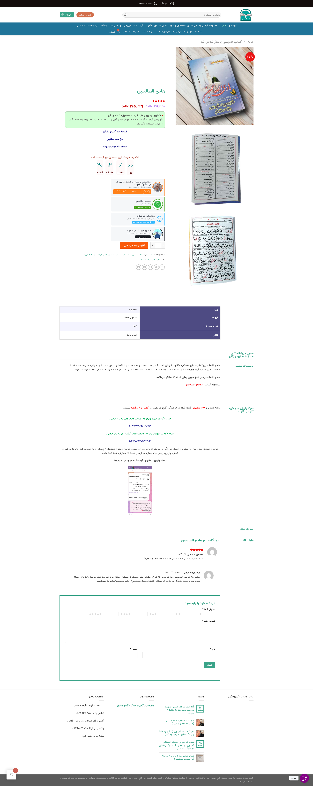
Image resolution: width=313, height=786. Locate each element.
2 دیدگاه (191, 713)
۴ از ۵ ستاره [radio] (138, 614)
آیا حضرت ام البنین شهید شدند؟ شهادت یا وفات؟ (179, 708)
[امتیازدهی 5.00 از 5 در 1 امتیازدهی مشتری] (115, 101)
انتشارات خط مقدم (131, 31)
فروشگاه (139, 25)
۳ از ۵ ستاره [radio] (164, 614)
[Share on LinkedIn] (138, 267)
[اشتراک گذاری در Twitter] (156, 267)
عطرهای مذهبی (163, 31)
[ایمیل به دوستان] (150, 267)
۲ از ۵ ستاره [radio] (188, 614)
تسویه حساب (148, 31)
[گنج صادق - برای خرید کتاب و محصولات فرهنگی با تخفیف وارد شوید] (239, 14)
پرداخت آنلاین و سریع (179, 25)
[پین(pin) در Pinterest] (144, 267)
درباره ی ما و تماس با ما (120, 25)
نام (212, 649)
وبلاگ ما (103, 25)
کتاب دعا (150, 254)
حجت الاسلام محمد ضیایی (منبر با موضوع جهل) (179, 722)
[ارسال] (125, 15)
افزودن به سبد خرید (134, 245)
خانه (250, 41)
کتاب (224, 25)
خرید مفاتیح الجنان (117, 254)
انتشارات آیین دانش (136, 254)
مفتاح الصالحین (194, 384)
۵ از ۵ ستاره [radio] (109, 614)
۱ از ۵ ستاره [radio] (209, 614)
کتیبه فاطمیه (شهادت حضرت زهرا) (187, 31)
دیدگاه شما (208, 621)
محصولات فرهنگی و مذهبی (205, 25)
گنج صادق (232, 25)
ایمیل (133, 649)
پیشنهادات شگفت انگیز (87, 25)
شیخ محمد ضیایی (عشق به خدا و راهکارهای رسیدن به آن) (176, 733)
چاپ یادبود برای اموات (150, 260)
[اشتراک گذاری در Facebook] (162, 267)
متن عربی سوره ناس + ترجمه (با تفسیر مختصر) (178, 757)
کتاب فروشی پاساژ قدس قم (221, 41)
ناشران (164, 25)
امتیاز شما (208, 609)
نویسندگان (152, 25)
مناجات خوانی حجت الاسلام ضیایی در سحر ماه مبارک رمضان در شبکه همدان (176, 745)
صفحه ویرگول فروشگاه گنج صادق (135, 705)
